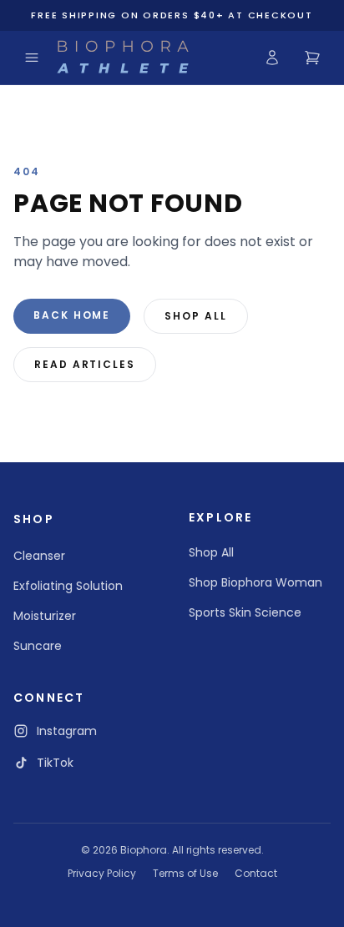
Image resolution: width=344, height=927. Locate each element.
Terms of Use (185, 873)
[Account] (272, 57)
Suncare (37, 645)
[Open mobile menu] (31, 57)
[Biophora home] (122, 58)
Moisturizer (44, 615)
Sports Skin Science (245, 612)
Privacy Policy (102, 873)
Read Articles (84, 364)
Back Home (71, 315)
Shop (33, 519)
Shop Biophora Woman (255, 582)
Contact (256, 873)
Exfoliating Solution (68, 585)
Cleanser (39, 555)
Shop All (195, 316)
